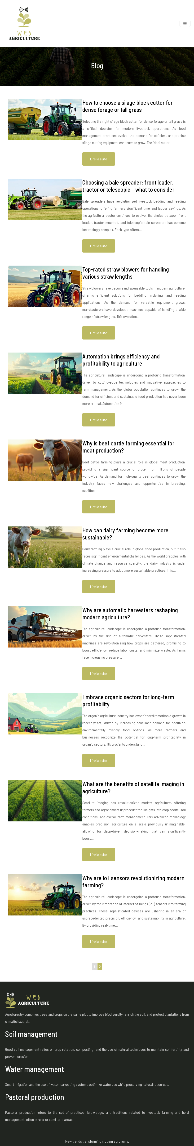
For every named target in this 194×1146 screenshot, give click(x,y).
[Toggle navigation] (185, 23)
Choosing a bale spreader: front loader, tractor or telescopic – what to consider (128, 186)
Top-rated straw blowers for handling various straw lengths (125, 273)
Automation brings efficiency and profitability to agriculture (121, 360)
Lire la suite (98, 159)
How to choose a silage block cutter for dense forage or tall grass (127, 106)
